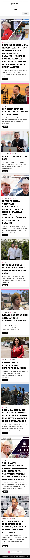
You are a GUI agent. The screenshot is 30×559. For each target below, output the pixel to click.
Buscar (25, 13)
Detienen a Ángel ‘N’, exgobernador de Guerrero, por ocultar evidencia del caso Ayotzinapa (14, 527)
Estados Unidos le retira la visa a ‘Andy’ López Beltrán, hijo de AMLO (14, 269)
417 (18, 552)
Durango (14, 42)
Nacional (13, 518)
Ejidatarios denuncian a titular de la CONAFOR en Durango (15, 318)
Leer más (5, 79)
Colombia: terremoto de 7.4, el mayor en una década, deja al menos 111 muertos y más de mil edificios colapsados (15, 415)
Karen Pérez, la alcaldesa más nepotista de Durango (14, 365)
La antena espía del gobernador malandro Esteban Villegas (15, 112)
